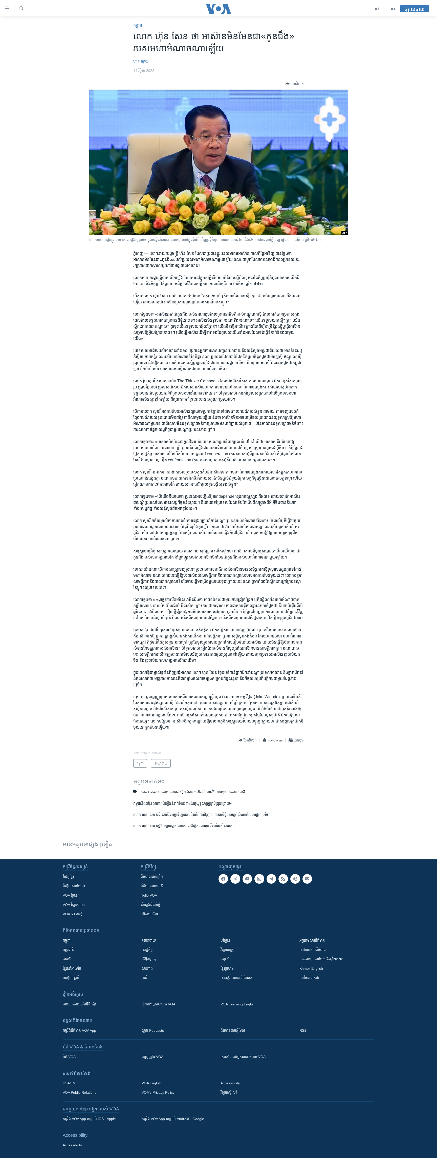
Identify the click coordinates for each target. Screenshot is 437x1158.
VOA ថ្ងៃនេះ (71, 895)
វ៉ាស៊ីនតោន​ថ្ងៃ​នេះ (74, 886)
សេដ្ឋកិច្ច (147, 950)
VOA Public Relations (79, 1092)
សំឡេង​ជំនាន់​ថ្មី (150, 905)
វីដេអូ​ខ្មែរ (68, 877)
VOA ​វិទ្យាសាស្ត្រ (74, 905)
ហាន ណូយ (140, 61)
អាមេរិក (68, 959)
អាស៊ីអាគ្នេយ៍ (71, 978)
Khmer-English (311, 968)
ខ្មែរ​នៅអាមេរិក (72, 968)
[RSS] (283, 879)
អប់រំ (144, 978)
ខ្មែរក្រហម (227, 968)
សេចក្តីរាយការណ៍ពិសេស (237, 978)
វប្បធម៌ (225, 959)
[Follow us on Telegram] (271, 879)
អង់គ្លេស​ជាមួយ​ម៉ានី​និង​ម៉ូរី (79, 1004)
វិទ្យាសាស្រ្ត (227, 950)
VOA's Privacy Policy (158, 1092)
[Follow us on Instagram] (259, 879)
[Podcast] (295, 879)
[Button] (295, 84)
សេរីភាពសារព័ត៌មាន (312, 950)
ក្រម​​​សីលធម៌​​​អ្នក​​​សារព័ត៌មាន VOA (243, 1057)
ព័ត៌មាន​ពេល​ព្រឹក (152, 877)
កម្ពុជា (137, 25)
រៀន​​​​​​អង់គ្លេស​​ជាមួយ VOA (158, 1004)
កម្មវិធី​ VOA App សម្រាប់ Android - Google (173, 1119)
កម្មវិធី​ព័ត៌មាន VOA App (79, 1030)
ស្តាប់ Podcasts (153, 1030)
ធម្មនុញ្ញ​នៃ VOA (152, 1057)
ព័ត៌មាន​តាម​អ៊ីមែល (233, 1030)
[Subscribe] (307, 879)
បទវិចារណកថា (309, 978)
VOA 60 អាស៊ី (72, 914)
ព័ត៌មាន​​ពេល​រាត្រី (152, 886)
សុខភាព (147, 968)
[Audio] (377, 9)
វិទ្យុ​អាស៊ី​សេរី (229, 1092)
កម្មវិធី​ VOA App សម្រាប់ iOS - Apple (89, 1119)
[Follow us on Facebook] (223, 879)
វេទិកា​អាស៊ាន (149, 914)
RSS (303, 1030)
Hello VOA (149, 895)
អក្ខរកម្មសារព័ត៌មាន (312, 940)
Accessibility (230, 1083)
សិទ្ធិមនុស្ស (149, 959)
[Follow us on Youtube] (247, 879)
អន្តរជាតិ (68, 950)
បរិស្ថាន (225, 940)
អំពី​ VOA (69, 1057)
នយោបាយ (149, 940)
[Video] (392, 9)
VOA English (151, 1083)
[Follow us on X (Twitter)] (235, 879)
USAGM (69, 1083)
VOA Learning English (238, 1004)
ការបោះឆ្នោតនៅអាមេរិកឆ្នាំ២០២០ (321, 959)
